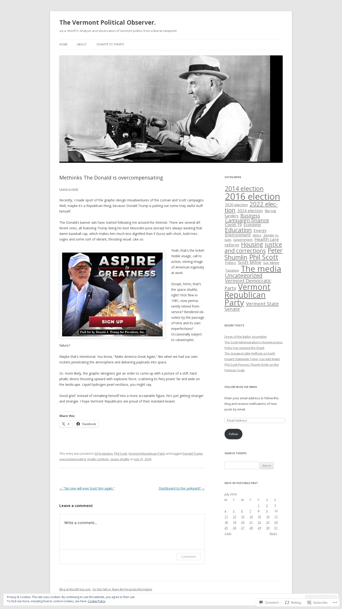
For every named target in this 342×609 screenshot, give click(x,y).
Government (243, 239)
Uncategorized (243, 275)
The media (261, 268)
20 (242, 522)
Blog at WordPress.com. (75, 589)
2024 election (250, 210)
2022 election (251, 207)
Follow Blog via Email (241, 387)
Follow (233, 434)
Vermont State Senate (252, 306)
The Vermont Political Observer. (107, 22)
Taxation (232, 270)
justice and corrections (253, 247)
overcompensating (72, 459)
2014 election (244, 188)
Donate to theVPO (110, 44)
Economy (252, 224)
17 (276, 516)
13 (242, 516)
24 (276, 522)
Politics (230, 262)
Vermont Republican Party (146, 453)
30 (267, 528)
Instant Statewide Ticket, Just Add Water (252, 359)
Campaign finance (247, 220)
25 (226, 528)
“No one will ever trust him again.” (86, 488)
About (82, 44)
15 (259, 516)
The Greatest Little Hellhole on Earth (250, 353)
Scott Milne (249, 262)
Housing (252, 244)
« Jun (228, 533)
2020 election (236, 204)
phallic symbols (98, 459)
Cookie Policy (96, 601)
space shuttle (119, 459)
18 (226, 522)
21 (251, 522)
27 (242, 528)
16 (267, 516)
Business (250, 215)
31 (276, 528)
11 (226, 516)
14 (251, 516)
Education (238, 230)
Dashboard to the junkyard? (182, 488)
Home (63, 44)
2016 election (103, 453)
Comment (188, 556)
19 (234, 522)
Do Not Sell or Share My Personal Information (122, 589)
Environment (238, 235)
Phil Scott (120, 453)
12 (234, 516)
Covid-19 (233, 224)
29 (259, 528)
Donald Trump (193, 453)
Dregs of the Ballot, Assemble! (246, 337)
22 (259, 522)
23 (267, 522)
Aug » (273, 533)
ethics (257, 235)
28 (251, 528)
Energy (260, 230)
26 (234, 528)
